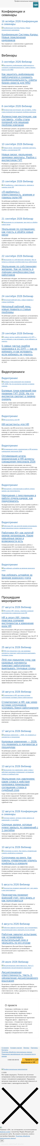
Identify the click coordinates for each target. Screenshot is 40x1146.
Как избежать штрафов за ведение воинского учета (17, 576)
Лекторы (26, 1048)
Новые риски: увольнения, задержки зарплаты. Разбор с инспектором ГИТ (19, 157)
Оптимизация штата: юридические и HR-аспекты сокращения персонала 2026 (18, 458)
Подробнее (7, 50)
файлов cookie (5, 1132)
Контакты (5, 1050)
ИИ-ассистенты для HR (15, 424)
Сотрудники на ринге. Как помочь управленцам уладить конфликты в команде (19, 860)
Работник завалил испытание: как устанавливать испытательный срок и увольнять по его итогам (19, 938)
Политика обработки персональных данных (17, 1052)
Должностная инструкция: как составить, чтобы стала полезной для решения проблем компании (19, 120)
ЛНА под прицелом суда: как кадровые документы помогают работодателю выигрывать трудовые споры (19, 664)
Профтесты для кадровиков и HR (29, 1061)
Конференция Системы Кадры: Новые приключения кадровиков (20, 37)
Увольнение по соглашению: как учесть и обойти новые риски (18, 232)
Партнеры (34, 1048)
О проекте (5, 1048)
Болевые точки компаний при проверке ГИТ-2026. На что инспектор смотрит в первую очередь (19, 394)
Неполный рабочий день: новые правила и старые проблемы (16, 309)
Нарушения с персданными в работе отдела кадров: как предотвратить (19, 498)
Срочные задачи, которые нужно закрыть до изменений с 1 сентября (20, 827)
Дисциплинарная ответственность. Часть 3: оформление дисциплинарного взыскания (20, 976)
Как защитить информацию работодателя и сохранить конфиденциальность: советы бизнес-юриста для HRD (19, 78)
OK (2, 1140)
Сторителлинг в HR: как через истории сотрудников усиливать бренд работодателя (20, 705)
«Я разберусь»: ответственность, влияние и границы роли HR (18, 194)
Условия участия (16, 1048)
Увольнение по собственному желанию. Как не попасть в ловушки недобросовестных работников (19, 270)
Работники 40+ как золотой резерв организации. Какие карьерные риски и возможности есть (17, 537)
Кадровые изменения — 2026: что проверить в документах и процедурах (19, 744)
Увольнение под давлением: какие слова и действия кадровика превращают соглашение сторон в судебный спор (18, 784)
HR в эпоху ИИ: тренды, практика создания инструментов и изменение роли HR (18, 621)
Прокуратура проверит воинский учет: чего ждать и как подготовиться (18, 897)
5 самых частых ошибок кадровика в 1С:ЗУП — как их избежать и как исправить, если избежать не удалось (19, 350)
